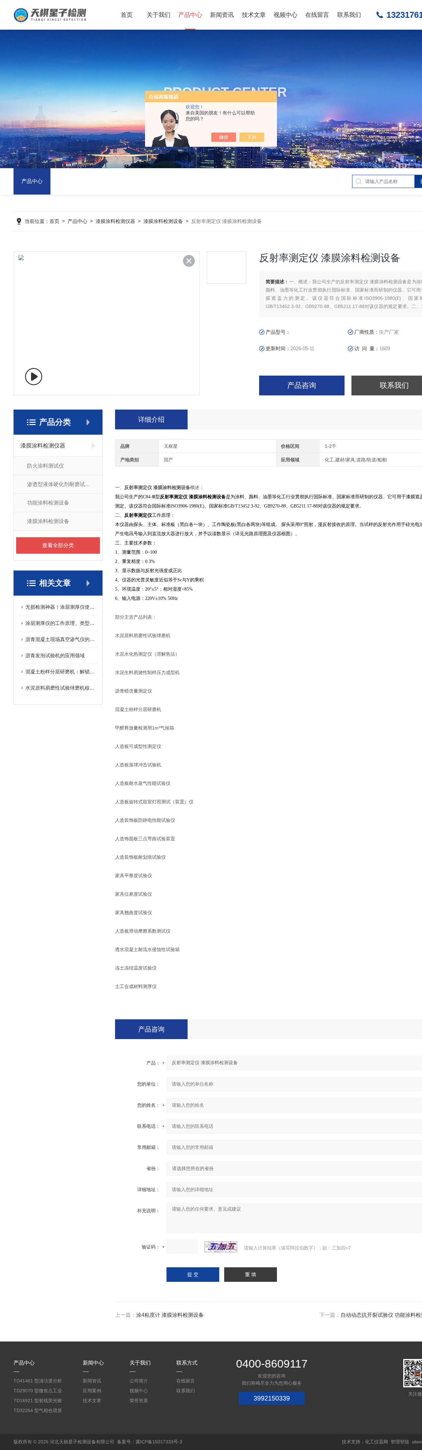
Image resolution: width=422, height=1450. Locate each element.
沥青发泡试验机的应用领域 (55, 655)
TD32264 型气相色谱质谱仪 (38, 1411)
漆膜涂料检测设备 (163, 221)
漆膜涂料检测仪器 (115, 221)
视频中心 (285, 15)
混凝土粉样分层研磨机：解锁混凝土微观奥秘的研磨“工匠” (61, 671)
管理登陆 (400, 1441)
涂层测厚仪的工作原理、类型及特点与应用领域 (61, 623)
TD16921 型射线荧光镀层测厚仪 (38, 1401)
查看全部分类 (58, 545)
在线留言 (317, 15)
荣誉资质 (139, 1400)
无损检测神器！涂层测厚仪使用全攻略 (61, 607)
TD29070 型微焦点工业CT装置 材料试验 (38, 1392)
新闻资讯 (222, 15)
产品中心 (190, 15)
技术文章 (254, 15)
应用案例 (92, 1390)
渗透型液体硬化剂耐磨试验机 (61, 484)
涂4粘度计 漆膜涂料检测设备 (170, 1315)
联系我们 (349, 15)
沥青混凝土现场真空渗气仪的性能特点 (61, 639)
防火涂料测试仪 (45, 466)
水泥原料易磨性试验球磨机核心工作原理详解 (61, 688)
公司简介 (139, 1380)
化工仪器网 (376, 1441)
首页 (127, 15)
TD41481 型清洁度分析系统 (38, 1382)
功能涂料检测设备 (48, 503)
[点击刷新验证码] (220, 1246)
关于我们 (158, 15)
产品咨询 (301, 385)
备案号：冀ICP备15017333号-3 (149, 1441)
